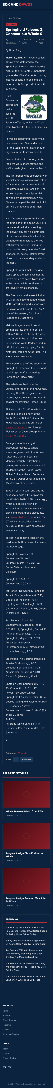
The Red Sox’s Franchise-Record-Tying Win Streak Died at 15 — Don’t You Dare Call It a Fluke (26, 966)
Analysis (6, 1015)
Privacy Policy (9, 1058)
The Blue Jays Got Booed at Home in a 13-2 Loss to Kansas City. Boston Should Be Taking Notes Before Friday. (26, 930)
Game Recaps (9, 1020)
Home (8, 18)
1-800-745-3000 (15, 435)
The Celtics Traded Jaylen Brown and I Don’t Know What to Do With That (25, 978)
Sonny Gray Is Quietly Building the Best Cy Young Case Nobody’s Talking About (26, 942)
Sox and (18, 4)
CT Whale (17, 18)
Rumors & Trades (11, 1034)
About (5, 1049)
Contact (6, 1053)
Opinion (6, 1029)
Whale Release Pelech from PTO (24, 811)
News (5, 1011)
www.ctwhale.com (16, 427)
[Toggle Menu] (41, 4)
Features (7, 1025)
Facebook (26, 759)
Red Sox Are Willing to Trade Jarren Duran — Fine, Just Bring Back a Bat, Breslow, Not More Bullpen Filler (24, 953)
